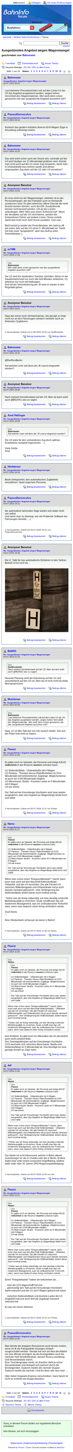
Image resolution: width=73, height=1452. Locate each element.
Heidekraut (14, 466)
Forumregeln (56, 1443)
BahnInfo (60, 1447)
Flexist (12, 749)
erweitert (66, 46)
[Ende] (69, 71)
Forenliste (10, 63)
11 (60, 71)
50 (29, 67)
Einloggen (36, 3)
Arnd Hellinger (16, 415)
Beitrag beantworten (36, 103)
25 (25, 67)
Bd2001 (12, 651)
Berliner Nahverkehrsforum (27, 37)
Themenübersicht (30, 63)
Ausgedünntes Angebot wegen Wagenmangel (25, 81)
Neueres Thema (13, 1404)
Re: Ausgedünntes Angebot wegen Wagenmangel (27, 118)
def (9, 1065)
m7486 (11, 249)
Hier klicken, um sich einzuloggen (21, 1431)
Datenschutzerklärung (35, 1443)
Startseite (7, 37)
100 (33, 67)
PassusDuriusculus (19, 114)
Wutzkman (14, 699)
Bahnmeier (28, 55)
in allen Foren (43, 67)
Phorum (21, 1447)
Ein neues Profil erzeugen (59, 3)
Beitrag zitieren (59, 103)
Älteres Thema (34, 1404)
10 (56, 71)
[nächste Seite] (64, 71)
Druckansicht (37, 1410)
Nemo (11, 823)
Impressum (16, 1443)
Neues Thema (51, 63)
